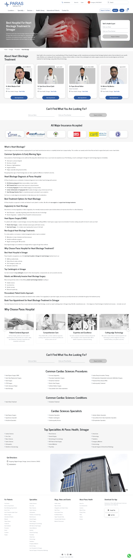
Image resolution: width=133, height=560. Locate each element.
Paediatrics (95, 439)
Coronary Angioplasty (54, 375)
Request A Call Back (105, 10)
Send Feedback (7, 526)
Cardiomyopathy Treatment (98, 383)
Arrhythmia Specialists (11, 420)
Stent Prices (57, 510)
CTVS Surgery (9, 383)
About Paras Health (86, 499)
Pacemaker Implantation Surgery (56, 378)
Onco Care (8, 436)
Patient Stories (7, 521)
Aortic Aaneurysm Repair (11, 386)
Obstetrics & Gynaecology (12, 447)
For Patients (8, 499)
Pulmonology (95, 436)
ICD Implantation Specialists (99, 420)
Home (5, 49)
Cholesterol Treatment (54, 402)
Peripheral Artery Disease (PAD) (99, 380)
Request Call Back (115, 37)
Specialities (33, 499)
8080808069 (67, 2)
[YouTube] (70, 555)
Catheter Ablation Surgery (55, 386)
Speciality (20, 10)
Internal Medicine (53, 444)
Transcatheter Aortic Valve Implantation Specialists (104, 418)
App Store (113, 515)
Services (29, 10)
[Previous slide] (4, 329)
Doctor (5, 530)
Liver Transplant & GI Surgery (36, 548)
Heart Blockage (9, 388)
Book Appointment (19, 98)
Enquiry (81, 519)
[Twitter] (65, 554)
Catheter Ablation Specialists (99, 415)
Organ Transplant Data (59, 517)
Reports (115, 10)
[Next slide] (128, 329)
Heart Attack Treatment (11, 402)
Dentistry (31, 530)
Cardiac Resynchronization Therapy (100, 375)
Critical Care (95, 434)
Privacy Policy (82, 512)
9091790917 (99, 2)
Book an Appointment (9, 505)
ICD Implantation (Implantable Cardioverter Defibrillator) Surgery (107, 378)
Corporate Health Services (60, 519)
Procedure (17, 49)
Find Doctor (6, 503)
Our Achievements (83, 505)
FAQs (81, 514)
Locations (11, 10)
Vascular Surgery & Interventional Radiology (102, 447)
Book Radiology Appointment (10, 508)
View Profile (22, 91)
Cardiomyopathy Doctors (55, 420)
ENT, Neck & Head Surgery (55, 441)
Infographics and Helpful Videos (61, 508)
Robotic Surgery (7, 514)
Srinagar (11, 49)
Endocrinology (95, 444)
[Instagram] (67, 555)
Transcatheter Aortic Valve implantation (58, 388)
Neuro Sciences (9, 439)
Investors (81, 508)
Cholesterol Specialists (54, 415)
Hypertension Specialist (11, 418)
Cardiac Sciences (10, 434)
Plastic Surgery (33, 521)
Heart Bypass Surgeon (11, 415)
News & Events (58, 505)
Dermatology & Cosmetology (56, 439)
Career (82, 2)
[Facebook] (62, 555)
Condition (6, 532)
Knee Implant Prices (59, 512)
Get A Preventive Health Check (10, 512)
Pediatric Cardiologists (54, 418)
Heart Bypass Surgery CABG (12, 375)
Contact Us (65, 10)
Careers (81, 517)
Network (6, 519)
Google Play (112, 510)
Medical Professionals (59, 521)
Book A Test (7, 510)
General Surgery (53, 436)
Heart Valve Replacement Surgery (13, 378)
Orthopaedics (9, 444)
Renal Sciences (52, 434)
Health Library (40, 10)
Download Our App (111, 499)
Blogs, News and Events (63, 499)
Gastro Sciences (9, 441)
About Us (76, 2)
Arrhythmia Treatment (54, 380)
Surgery (6, 535)
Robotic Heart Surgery (54, 383)
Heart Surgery (9, 380)
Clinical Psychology (34, 532)
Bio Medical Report (58, 514)
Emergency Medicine (97, 441)
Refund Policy (82, 510)
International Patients (53, 10)
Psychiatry (51, 447)
